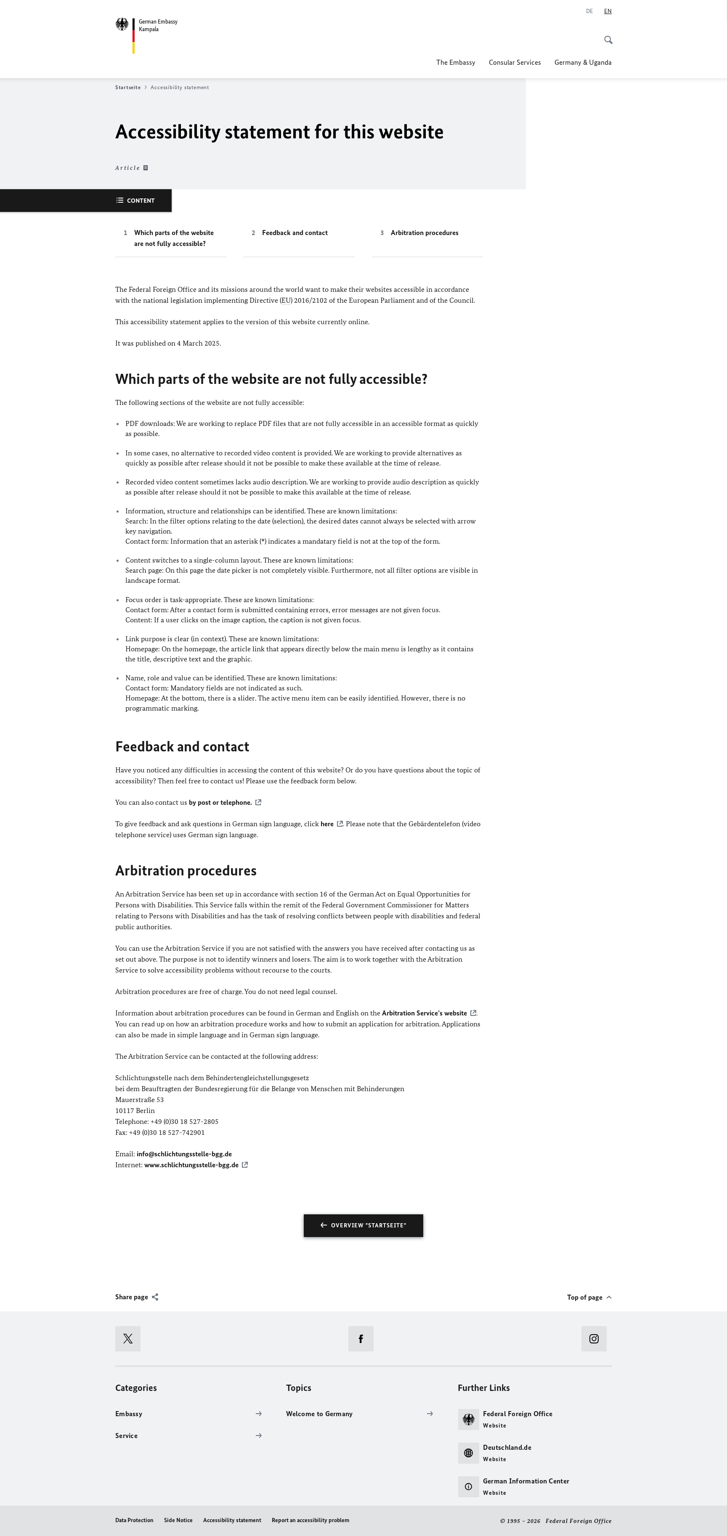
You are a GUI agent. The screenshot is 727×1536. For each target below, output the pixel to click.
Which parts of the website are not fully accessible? (174, 238)
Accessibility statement (232, 1520)
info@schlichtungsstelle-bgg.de (184, 1154)
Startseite (128, 87)
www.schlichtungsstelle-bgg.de (191, 1165)
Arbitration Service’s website (424, 1013)
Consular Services (515, 62)
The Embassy (455, 62)
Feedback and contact (295, 232)
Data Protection (134, 1520)
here (327, 824)
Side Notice (178, 1520)
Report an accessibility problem (310, 1520)
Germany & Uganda (583, 62)
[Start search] (606, 35)
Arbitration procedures (425, 232)
